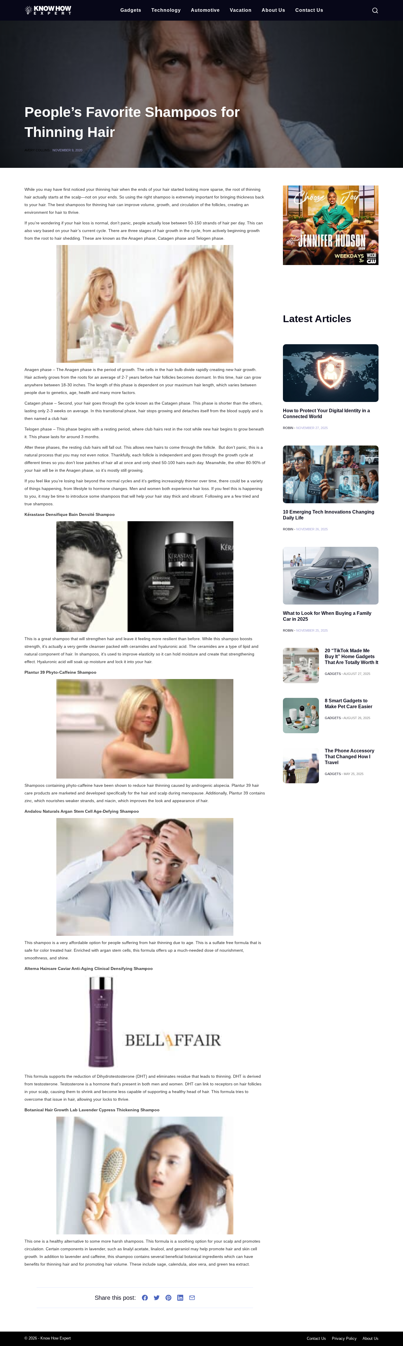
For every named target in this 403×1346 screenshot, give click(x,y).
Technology (166, 10)
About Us (273, 10)
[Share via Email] (192, 1298)
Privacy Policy (344, 1338)
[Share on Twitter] (157, 1298)
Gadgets (130, 10)
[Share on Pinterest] (168, 1298)
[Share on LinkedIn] (180, 1298)
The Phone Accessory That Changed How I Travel (349, 756)
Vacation (241, 10)
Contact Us (309, 10)
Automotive (205, 10)
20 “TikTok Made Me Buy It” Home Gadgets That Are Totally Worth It (351, 656)
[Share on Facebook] (145, 1298)
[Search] (375, 10)
